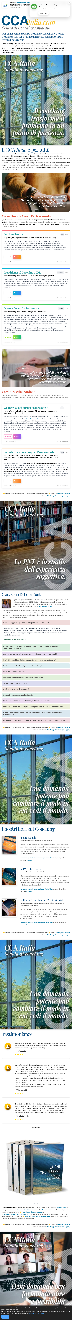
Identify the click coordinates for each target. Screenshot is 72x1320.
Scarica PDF (43, 13)
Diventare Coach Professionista (27, 1210)
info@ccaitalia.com (63, 494)
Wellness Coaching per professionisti (37, 1216)
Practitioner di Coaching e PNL (32, 1212)
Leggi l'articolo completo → (15, 639)
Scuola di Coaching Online (23, 2)
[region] (36, 1169)
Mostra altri (36, 1127)
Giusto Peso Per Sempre (34, 419)
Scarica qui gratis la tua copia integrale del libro (36, 858)
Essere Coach (28, 837)
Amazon (29, 860)
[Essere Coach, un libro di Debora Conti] (36, 1168)
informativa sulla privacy (36, 1313)
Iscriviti (17, 257)
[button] (5, 5)
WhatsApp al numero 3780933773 (58, 496)
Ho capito (5, 1317)
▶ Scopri (8, 257)
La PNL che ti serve (31, 869)
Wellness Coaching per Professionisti (42, 900)
